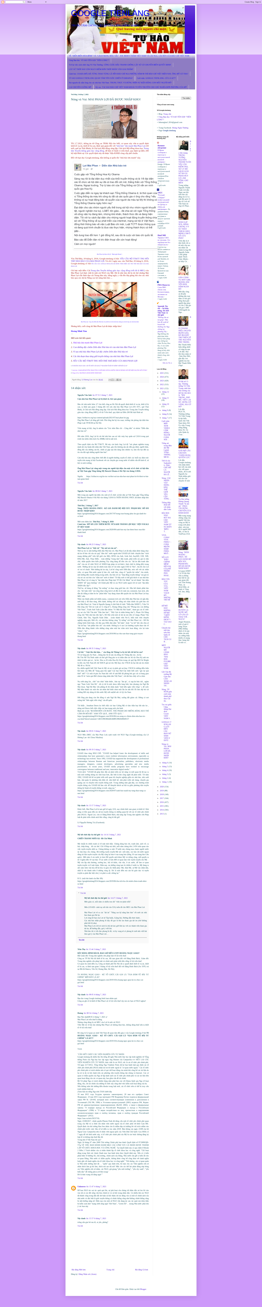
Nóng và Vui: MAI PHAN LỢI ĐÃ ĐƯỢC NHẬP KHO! (87, 373)
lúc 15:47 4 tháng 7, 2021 (96, 1187)
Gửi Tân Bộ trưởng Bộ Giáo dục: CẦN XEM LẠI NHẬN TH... (167, 679)
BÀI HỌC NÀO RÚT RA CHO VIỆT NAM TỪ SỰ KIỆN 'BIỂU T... (167, 522)
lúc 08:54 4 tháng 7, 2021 (94, 1013)
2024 (162, 377)
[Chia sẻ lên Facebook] (117, 379)
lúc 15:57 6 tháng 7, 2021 (96, 1218)
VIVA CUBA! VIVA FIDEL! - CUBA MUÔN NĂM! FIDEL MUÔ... (166, 544)
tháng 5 (165, 766)
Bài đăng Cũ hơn (141, 1270)
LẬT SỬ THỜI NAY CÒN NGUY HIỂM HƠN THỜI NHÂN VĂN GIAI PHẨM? (101, 69)
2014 (162, 810)
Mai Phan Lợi (140, 146)
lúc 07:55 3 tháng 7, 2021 (102, 395)
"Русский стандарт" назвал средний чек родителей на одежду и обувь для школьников (163, 202)
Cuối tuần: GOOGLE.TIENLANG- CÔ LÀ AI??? (156, 78)
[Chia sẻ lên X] (115, 379)
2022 (162, 384)
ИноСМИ (162, 235)
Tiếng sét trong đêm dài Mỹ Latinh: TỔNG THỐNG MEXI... (167, 450)
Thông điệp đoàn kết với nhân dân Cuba (166, 506)
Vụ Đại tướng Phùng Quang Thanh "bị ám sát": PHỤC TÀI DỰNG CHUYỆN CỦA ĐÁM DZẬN (184, 506)
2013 (162, 814)
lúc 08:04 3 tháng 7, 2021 (102, 491)
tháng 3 (165, 774)
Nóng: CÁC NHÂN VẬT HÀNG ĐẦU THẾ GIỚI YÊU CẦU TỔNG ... (166, 488)
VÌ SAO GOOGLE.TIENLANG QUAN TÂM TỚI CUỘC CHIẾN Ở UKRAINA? (101, 78)
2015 (162, 806)
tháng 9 (165, 410)
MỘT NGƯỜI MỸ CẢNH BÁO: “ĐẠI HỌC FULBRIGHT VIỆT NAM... (166, 656)
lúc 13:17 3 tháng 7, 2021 (96, 805)
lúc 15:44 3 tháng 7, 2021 (96, 949)
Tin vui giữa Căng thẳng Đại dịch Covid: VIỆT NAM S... (166, 711)
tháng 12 (165, 392)
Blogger (143, 1289)
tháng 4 (165, 770)
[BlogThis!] (112, 379)
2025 (162, 373)
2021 (162, 388)
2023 (162, 381)
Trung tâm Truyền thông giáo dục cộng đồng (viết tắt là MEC (117, 270)
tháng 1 (165, 782)
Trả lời (80, 483)
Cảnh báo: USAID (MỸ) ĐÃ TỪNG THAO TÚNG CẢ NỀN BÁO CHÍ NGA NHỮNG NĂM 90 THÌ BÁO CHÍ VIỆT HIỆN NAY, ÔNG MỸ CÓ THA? (128, 74)
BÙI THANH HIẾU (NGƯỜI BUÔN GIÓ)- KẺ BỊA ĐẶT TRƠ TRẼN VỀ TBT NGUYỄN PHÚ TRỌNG (184, 329)
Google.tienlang (169, 131)
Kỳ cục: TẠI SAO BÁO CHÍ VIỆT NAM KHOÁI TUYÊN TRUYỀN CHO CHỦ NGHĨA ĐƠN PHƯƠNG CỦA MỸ (141, 87)
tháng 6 (165, 763)
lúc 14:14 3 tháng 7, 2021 (111, 835)
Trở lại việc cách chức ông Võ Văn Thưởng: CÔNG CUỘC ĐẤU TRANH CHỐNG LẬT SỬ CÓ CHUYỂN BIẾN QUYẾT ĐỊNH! (120, 65)
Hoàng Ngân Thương (180, 127)
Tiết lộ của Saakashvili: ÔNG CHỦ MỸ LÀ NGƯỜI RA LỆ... (166, 468)
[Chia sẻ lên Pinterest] (120, 379)
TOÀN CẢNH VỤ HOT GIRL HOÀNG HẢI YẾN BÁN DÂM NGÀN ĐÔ (184, 277)
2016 (162, 802)
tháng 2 (165, 778)
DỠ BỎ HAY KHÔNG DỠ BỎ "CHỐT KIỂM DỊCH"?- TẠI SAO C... (166, 615)
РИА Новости (164, 285)
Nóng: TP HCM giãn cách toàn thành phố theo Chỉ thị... (167, 695)
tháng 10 (165, 404)
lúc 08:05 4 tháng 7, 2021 (96, 995)
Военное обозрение (162, 147)
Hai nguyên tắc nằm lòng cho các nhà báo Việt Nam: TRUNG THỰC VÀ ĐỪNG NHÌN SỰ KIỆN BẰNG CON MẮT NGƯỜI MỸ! (120, 83)
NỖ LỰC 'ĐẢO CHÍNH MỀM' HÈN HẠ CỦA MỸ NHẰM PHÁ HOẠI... (166, 566)
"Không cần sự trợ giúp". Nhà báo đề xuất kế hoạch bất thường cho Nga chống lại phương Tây (163, 324)
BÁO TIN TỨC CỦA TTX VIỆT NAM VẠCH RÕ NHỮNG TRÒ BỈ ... (166, 590)
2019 (162, 791)
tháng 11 (165, 398)
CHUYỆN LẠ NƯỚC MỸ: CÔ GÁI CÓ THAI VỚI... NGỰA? (184, 609)
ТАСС (160, 193)
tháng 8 (165, 414)
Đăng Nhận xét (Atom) (87, 1274)
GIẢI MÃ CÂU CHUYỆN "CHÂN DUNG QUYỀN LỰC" (184, 454)
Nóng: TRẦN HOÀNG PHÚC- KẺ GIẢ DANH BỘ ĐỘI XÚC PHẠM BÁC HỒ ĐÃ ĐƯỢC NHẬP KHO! (184, 560)
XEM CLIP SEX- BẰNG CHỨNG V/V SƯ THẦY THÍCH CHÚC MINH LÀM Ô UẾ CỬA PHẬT (184, 230)
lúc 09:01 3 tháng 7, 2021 (96, 731)
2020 (162, 787)
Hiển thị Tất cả (167, 363)
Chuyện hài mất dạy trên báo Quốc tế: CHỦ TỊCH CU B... (166, 635)
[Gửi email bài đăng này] (109, 379)
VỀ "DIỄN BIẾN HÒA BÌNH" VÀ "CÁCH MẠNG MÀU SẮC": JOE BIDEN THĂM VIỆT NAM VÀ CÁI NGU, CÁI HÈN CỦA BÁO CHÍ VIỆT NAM (129, 56)
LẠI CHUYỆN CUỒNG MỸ (80, 87)
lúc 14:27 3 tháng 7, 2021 (118, 898)
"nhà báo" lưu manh (124, 146)
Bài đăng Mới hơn (79, 1270)
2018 (162, 794)
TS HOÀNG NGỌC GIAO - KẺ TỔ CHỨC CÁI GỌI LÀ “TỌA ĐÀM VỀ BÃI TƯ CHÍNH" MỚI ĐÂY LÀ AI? (99, 365)
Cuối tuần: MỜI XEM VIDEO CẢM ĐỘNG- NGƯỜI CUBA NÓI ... (166, 430)
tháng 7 (165, 418)
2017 (162, 798)
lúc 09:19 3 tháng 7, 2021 (96, 750)
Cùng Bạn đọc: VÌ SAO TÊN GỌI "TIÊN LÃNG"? (89, 60)
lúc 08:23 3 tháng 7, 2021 (96, 544)
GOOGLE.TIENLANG (110, 13)
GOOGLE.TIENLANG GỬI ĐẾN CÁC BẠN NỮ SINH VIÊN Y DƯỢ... (166, 731)
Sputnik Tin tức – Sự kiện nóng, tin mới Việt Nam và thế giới (163, 310)
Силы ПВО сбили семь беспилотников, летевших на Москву (163, 292)
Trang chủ (110, 1270)
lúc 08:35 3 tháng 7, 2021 (96, 648)
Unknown (82, 1187)
